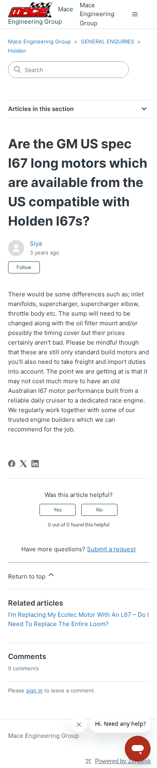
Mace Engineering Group (39, 41)
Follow (24, 267)
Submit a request (111, 549)
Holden (17, 50)
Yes (58, 510)
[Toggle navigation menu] (135, 14)
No (99, 510)
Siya (36, 243)
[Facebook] (11, 463)
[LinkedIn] (35, 463)
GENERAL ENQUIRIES (107, 41)
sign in (34, 690)
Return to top (27, 576)
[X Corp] (23, 463)
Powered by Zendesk (123, 761)
